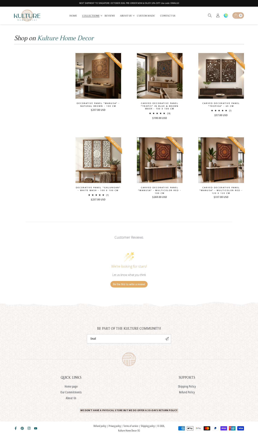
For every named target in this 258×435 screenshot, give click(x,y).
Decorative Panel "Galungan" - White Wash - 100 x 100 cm (98, 189)
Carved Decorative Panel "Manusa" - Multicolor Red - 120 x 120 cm (221, 190)
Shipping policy (148, 426)
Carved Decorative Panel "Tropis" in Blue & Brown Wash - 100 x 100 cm (159, 106)
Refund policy (100, 426)
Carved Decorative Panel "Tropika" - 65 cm (221, 104)
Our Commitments (71, 392)
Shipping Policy (187, 386)
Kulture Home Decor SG (129, 430)
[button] (92, 15)
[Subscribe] (167, 338)
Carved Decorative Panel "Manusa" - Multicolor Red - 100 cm (159, 190)
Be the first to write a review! (129, 284)
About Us (71, 398)
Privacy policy (115, 426)
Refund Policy (187, 392)
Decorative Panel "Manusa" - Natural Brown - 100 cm (98, 104)
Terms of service (130, 426)
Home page (71, 386)
